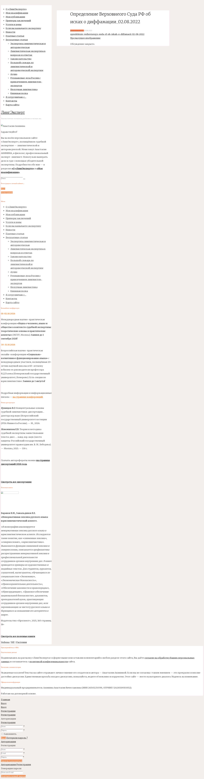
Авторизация (8, 741)
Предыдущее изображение (85, 38)
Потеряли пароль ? (17, 738)
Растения (21, 642)
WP (13, 642)
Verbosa (5, 642)
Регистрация (8, 722)
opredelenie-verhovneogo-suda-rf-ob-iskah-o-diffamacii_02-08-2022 (107, 34)
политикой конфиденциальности (48, 661)
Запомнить (10, 734)
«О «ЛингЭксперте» (23, 168)
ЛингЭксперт (13, 112)
